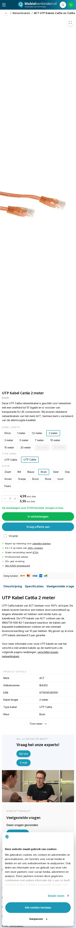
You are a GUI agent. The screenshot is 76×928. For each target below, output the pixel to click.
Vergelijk (13, 536)
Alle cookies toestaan (38, 907)
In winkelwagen (38, 516)
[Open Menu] (3, 4)
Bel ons (23, 753)
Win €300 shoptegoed (17, 565)
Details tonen (56, 895)
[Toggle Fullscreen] (70, 22)
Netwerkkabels (21, 13)
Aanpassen (36, 918)
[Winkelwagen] (71, 5)
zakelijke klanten (41, 543)
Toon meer (36, 723)
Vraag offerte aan (38, 527)
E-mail (23, 762)
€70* (36, 552)
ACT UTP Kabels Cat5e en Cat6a (54, 13)
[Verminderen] (5, 498)
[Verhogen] (15, 498)
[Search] (63, 5)
